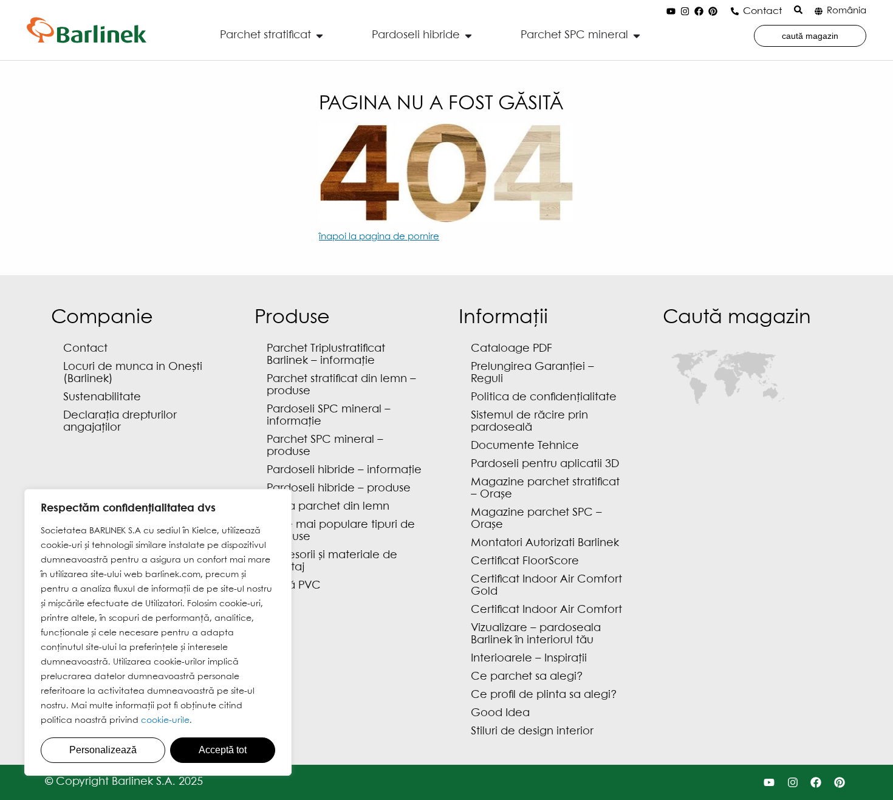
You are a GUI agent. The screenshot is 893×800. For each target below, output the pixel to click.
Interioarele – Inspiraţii (529, 659)
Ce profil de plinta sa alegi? (544, 695)
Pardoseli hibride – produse (339, 489)
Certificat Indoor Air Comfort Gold (546, 586)
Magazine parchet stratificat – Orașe (545, 488)
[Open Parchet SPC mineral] (636, 35)
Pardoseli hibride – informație (344, 470)
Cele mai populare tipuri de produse (341, 531)
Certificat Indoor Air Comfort (546, 610)
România (846, 11)
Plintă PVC (294, 586)
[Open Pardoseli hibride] (468, 35)
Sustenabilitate (102, 397)
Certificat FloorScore (525, 561)
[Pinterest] (713, 11)
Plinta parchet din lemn (328, 507)
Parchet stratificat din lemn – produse (341, 385)
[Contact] (735, 11)
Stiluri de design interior (532, 731)
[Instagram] (685, 11)
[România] (819, 11)
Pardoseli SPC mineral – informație (329, 416)
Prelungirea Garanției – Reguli (532, 373)
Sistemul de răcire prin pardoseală (529, 422)
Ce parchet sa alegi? (527, 677)
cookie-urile (165, 720)
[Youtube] (671, 11)
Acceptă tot (223, 750)
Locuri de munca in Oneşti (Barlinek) (132, 373)
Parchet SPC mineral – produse (325, 446)
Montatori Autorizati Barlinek (545, 543)
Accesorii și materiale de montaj (332, 561)
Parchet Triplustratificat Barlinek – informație (326, 355)
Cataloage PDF (511, 349)
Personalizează (103, 750)
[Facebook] (699, 11)
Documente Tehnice (525, 446)
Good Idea (500, 713)
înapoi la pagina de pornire (379, 237)
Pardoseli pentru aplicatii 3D (545, 464)
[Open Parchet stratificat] (319, 35)
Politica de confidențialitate (544, 397)
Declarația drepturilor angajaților (120, 422)
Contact (762, 11)
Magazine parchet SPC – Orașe (536, 519)
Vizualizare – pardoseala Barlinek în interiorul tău (536, 634)
